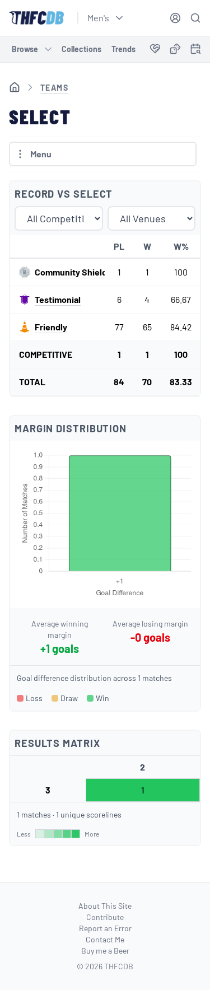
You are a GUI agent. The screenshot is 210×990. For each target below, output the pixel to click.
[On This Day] (195, 50)
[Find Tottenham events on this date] (195, 49)
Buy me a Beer (105, 950)
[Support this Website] (155, 49)
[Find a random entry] (175, 49)
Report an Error (105, 928)
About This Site (105, 905)
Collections (81, 49)
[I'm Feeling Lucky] (175, 49)
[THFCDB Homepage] (36, 18)
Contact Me (105, 939)
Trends (123, 49)
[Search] (195, 18)
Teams (54, 87)
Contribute (105, 917)
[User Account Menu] (175, 18)
